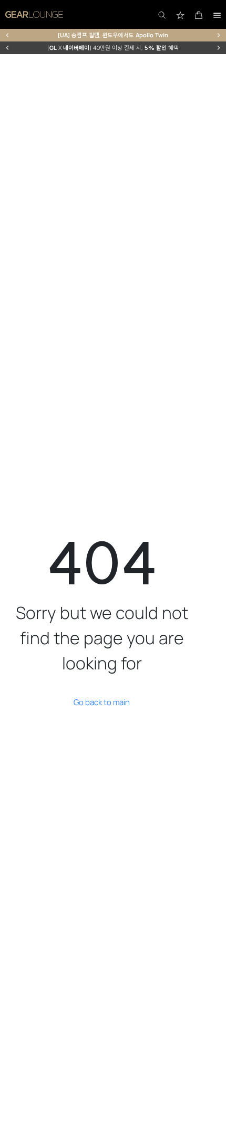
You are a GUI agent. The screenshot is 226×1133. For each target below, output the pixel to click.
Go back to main (102, 702)
